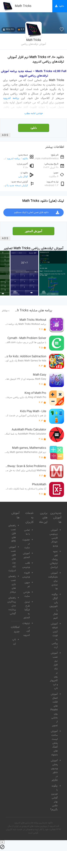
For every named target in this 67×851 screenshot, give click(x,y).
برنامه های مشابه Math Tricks (32, 310)
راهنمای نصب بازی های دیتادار (12, 584)
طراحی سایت (26, 594)
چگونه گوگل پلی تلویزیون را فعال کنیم (54, 606)
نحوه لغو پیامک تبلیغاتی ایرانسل (54, 559)
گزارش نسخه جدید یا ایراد (15, 185)
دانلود (33, 127)
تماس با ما (27, 532)
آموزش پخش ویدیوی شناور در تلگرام (54, 770)
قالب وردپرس (26, 565)
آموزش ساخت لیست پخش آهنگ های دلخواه (54, 743)
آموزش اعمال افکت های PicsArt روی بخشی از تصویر (54, 709)
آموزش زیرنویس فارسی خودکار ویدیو (54, 538)
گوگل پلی (23, 176)
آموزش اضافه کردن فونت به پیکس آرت (54, 635)
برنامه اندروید (11, 98)
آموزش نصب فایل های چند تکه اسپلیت (12, 558)
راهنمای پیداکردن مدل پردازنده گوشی (11, 605)
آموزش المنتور (33, 231)
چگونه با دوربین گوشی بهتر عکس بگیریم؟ (54, 797)
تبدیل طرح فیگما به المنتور (26, 610)
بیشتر (5, 311)
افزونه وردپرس (26, 575)
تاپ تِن (14, 641)
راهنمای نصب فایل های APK (12, 533)
